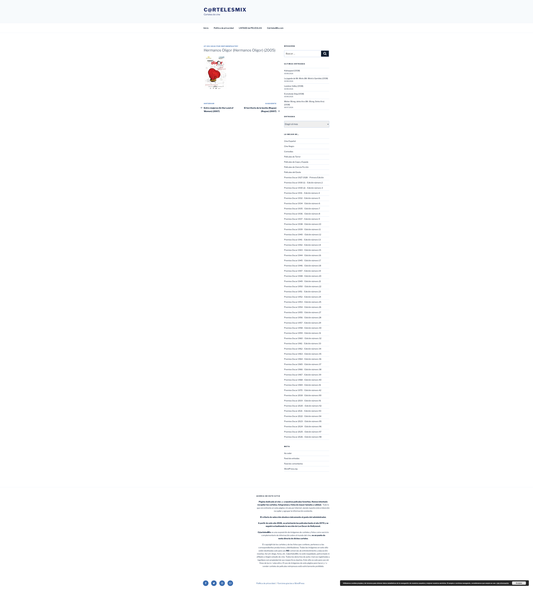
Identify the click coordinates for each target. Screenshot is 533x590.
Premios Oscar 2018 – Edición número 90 (302, 395)
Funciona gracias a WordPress (290, 583)
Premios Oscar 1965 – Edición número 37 (302, 364)
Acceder (288, 453)
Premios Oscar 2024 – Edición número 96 (302, 426)
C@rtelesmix (225, 10)
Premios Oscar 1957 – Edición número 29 (302, 323)
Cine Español (290, 141)
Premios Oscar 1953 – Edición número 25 (302, 302)
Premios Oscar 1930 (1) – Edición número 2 (303, 182)
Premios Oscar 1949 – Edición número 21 (302, 281)
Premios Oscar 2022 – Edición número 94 (302, 416)
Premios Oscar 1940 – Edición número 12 (302, 234)
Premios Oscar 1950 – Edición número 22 (302, 286)
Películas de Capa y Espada (296, 162)
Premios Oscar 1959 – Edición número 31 (302, 333)
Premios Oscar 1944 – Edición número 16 (302, 255)
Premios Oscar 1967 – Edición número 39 (302, 374)
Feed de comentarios (293, 463)
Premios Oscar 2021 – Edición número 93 (302, 411)
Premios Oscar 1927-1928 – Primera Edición (304, 177)
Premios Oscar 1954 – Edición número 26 (302, 307)
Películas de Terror (292, 156)
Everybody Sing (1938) (294, 94)
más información (502, 583)
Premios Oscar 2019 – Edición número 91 (302, 400)
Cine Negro (289, 146)
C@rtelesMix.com (275, 28)
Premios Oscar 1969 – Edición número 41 (302, 385)
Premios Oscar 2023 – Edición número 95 (302, 421)
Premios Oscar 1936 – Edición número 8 (302, 213)
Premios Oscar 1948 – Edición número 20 (302, 276)
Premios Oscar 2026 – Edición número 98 (302, 437)
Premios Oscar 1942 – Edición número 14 (302, 245)
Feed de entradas (291, 458)
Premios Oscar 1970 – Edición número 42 (302, 390)
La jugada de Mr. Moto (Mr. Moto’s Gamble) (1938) (306, 78)
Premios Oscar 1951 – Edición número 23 (302, 291)
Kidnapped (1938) (292, 70)
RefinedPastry (229, 46)
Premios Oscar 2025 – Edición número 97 (302, 432)
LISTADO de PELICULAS (250, 28)
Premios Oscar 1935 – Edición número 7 (302, 208)
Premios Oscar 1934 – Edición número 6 (302, 203)
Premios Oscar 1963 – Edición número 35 (302, 354)
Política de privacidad (224, 28)
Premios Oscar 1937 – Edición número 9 (302, 219)
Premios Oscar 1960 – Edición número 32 (302, 338)
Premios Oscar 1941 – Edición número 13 (302, 239)
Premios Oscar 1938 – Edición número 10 (302, 224)
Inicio (205, 28)
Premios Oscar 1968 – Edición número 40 (302, 380)
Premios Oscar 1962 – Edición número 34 (302, 349)
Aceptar (519, 583)
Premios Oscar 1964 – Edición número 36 (302, 359)
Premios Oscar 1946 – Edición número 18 (302, 265)
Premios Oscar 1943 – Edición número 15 (302, 250)
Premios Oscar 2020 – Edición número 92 (302, 406)
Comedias (288, 151)
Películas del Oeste (292, 172)
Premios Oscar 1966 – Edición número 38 (302, 369)
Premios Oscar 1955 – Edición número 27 (302, 312)
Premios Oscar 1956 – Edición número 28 (302, 317)
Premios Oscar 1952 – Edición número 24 (302, 297)
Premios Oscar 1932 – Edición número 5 (302, 198)
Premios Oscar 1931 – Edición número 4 (302, 193)
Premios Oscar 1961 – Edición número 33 (302, 343)
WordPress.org (290, 469)
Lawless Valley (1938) (293, 86)
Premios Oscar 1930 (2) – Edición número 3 (303, 188)
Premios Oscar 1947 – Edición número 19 (302, 271)
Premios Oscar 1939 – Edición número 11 (302, 229)
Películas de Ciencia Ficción (296, 167)
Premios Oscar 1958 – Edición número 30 (302, 328)
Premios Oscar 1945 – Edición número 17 (302, 260)
